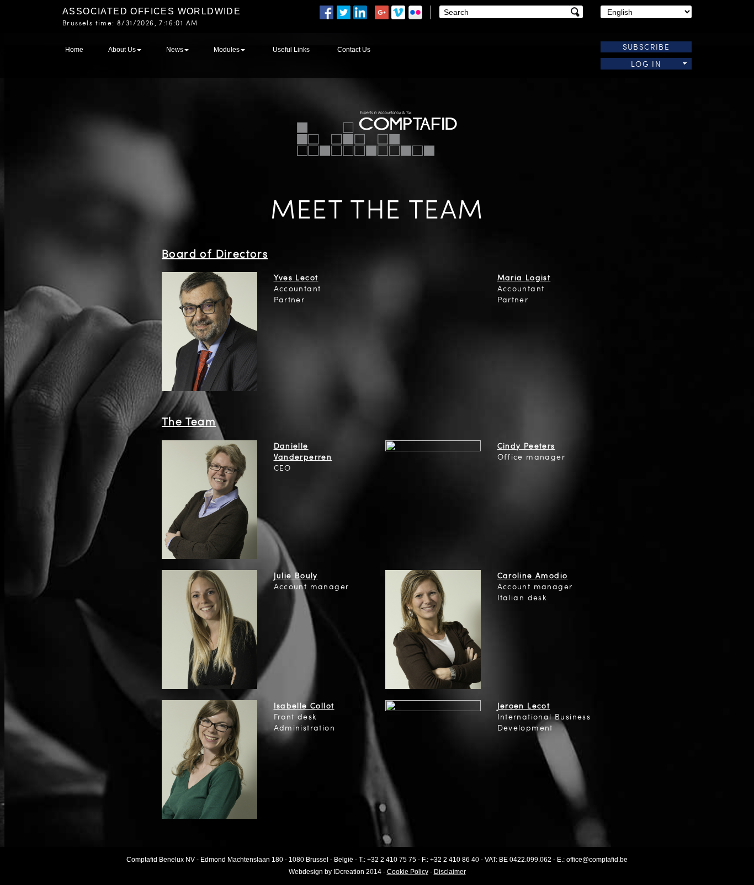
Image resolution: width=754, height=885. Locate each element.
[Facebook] (326, 11)
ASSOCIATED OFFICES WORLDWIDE (151, 11)
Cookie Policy (407, 872)
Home (74, 50)
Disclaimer (450, 872)
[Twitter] (344, 11)
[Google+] (382, 11)
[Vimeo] (398, 11)
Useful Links (291, 50)
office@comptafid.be (597, 859)
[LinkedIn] (362, 11)
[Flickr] (415, 11)
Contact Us (353, 50)
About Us (122, 50)
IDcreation (326, 872)
